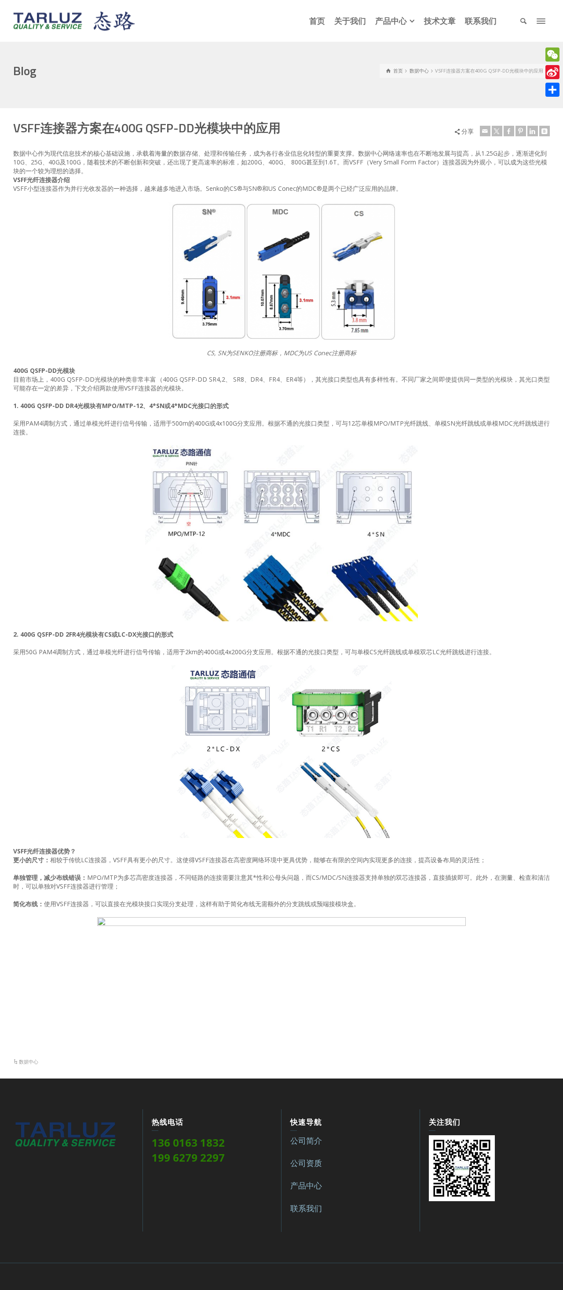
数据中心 (28, 1061)
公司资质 (306, 1163)
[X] (497, 131)
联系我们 (306, 1208)
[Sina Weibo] (552, 72)
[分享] (552, 89)
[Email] (485, 131)
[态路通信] (74, 20)
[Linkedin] (532, 131)
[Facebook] (509, 131)
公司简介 (306, 1140)
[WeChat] (552, 54)
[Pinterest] (520, 131)
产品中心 (306, 1185)
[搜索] (523, 21)
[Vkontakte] (544, 131)
